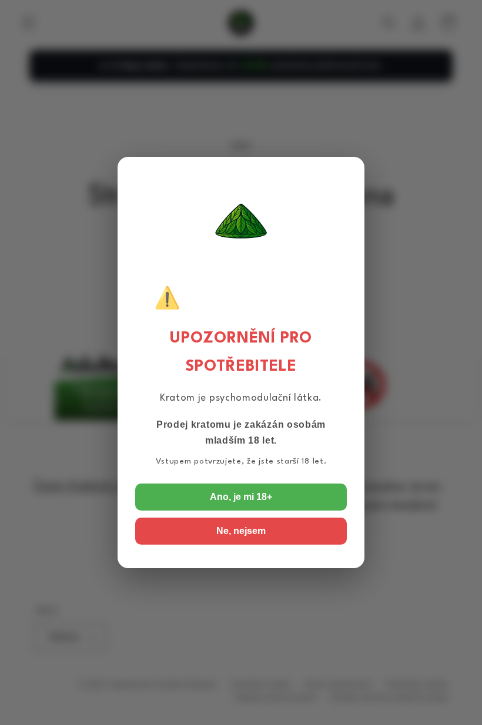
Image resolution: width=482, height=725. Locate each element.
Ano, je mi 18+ (241, 497)
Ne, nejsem (241, 531)
